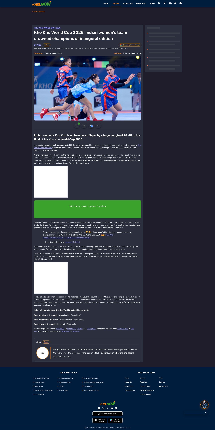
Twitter (79, 328)
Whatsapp (65, 331)
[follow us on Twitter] (107, 408)
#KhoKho (109, 235)
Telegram (76, 331)
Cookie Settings (146, 394)
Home (127, 378)
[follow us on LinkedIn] (116, 408)
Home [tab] (105, 3)
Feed (160, 378)
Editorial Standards (147, 390)
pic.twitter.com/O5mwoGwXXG (77, 237)
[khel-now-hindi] (170, 3)
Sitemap (162, 382)
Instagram (91, 328)
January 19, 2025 (72, 242)
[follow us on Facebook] (98, 408)
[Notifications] (175, 3)
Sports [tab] (116, 3)
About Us (128, 382)
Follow (47, 45)
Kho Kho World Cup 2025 (47, 28)
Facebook (71, 328)
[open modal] (204, 404)
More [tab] (152, 3)
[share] (98, 125)
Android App (122, 328)
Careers (143, 378)
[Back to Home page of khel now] (41, 3)
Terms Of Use (130, 390)
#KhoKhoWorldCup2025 (53, 237)
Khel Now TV (163, 386)
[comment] (84, 125)
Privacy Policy (145, 386)
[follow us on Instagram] (103, 408)
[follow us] (91, 125)
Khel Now (60, 328)
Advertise (143, 382)
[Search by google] (159, 3)
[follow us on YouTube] (111, 408)
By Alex (37, 45)
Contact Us (129, 386)
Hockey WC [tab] (128, 3)
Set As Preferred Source (131, 45)
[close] (205, 412)
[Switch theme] (165, 3)
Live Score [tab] (141, 3)
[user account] (180, 3)
